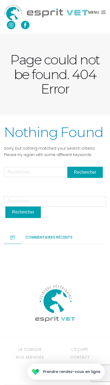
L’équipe (80, 349)
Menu (94, 12)
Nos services (30, 357)
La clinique (30, 349)
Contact (80, 357)
